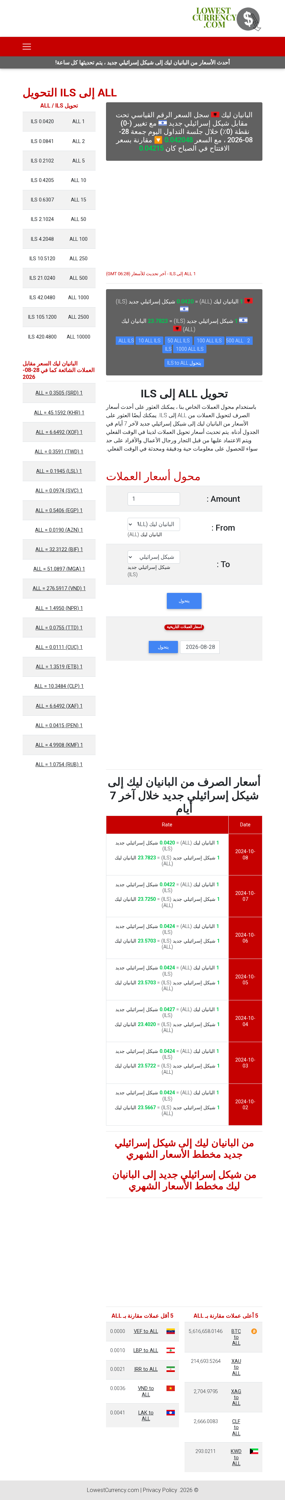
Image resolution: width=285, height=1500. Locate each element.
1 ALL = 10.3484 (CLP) (59, 686)
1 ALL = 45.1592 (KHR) (59, 413)
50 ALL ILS (179, 340)
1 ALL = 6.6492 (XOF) (59, 432)
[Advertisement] (184, 212)
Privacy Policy (160, 1490)
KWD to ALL (236, 1458)
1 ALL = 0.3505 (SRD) (59, 393)
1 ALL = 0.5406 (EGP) (59, 511)
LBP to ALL (145, 1351)
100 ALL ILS (209, 340)
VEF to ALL (146, 1331)
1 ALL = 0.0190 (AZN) (59, 530)
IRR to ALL (146, 1369)
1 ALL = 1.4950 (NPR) (59, 608)
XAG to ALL (236, 1398)
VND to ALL (146, 1391)
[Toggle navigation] (26, 46)
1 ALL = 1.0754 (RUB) (59, 765)
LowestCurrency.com (113, 1490)
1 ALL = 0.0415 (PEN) (59, 726)
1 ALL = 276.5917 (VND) (59, 589)
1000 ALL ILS (190, 349)
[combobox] (145, 535)
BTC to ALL (236, 1337)
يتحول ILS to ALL (184, 363)
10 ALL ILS (149, 340)
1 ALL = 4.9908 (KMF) (59, 745)
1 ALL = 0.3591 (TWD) (59, 452)
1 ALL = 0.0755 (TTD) (59, 628)
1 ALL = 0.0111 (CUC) (59, 647)
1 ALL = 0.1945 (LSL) (59, 471)
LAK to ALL (146, 1416)
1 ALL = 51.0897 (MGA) (59, 569)
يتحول (184, 600)
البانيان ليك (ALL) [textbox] (145, 535)
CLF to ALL (236, 1428)
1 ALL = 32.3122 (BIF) (59, 550)
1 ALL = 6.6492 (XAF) (59, 706)
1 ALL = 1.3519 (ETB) (59, 667)
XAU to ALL (236, 1367)
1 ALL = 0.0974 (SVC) (59, 491)
